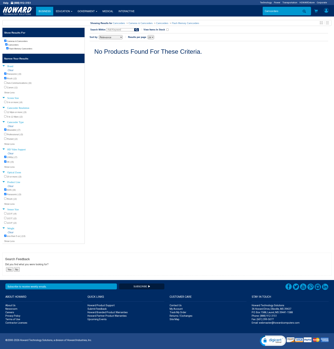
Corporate (322, 2)
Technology (266, 2)
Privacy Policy (12, 315)
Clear (11, 70)
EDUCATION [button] (63, 11)
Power (277, 2)
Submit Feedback (97, 308)
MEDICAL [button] (107, 11)
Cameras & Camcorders (141, 23)
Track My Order (178, 312)
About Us (10, 305)
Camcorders (119, 23)
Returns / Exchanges (181, 315)
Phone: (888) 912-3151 (264, 315)
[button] (316, 11)
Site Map (174, 319)
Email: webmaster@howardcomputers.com (276, 322)
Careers (9, 312)
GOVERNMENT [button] (87, 11)
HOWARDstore (307, 2)
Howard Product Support (101, 305)
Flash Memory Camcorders (185, 23)
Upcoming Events (97, 319)
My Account (176, 308)
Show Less (9, 92)
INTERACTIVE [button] (126, 11)
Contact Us (176, 305)
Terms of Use (12, 319)
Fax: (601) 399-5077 (263, 319)
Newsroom (11, 308)
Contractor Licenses (16, 322)
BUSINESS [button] (45, 11)
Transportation (290, 2)
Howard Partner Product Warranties (107, 315)
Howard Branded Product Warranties (108, 312)
